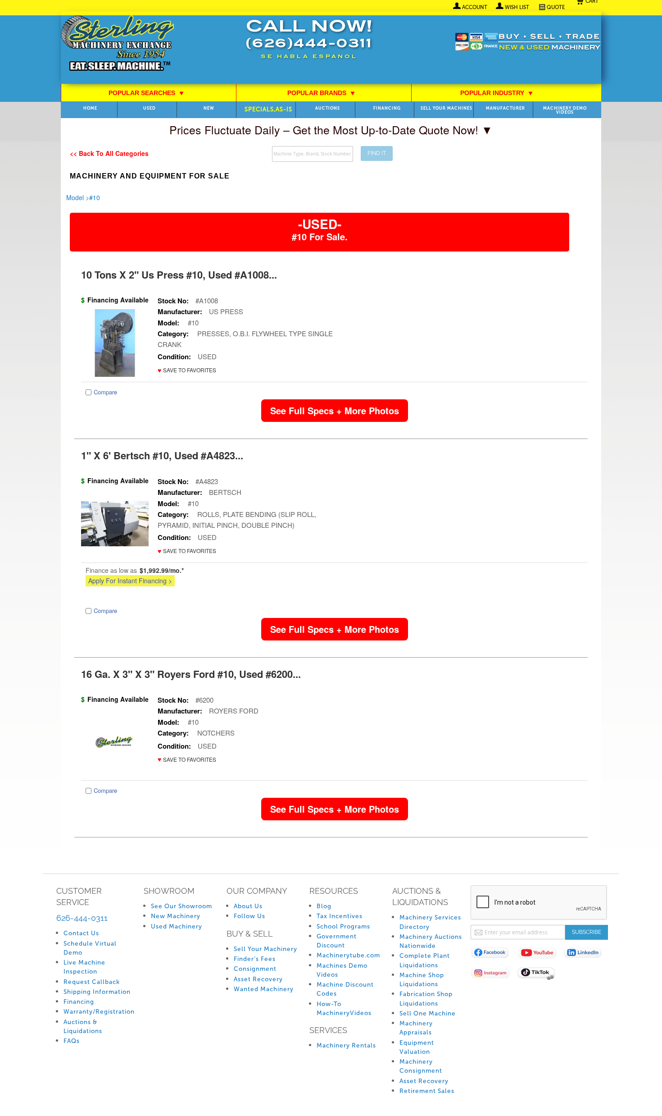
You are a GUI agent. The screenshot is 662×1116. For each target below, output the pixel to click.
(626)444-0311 (308, 44)
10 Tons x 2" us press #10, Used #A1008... (179, 274)
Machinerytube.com (348, 955)
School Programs (343, 926)
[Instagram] (494, 975)
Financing (387, 108)
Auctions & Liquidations (82, 1026)
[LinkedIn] (586, 954)
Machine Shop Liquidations (421, 979)
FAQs (71, 1041)
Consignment (255, 969)
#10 (94, 197)
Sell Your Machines (446, 108)
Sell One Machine (427, 1013)
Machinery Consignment (420, 1066)
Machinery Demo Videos (565, 110)
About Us (248, 906)
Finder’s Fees (255, 959)
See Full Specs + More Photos (334, 410)
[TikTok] (540, 975)
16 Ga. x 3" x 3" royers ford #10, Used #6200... (191, 674)
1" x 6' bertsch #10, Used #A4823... (162, 455)
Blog (324, 906)
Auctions (327, 108)
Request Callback (91, 982)
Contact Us (81, 933)
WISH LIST (517, 7)
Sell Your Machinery (265, 949)
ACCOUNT (474, 7)
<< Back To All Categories (109, 153)
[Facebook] (494, 954)
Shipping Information (97, 992)
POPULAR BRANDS (321, 92)
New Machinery (175, 916)
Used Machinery (176, 926)
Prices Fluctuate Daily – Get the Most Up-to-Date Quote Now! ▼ (331, 129)
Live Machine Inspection (84, 967)
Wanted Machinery (264, 989)
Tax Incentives (340, 916)
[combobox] (312, 154)
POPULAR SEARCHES (146, 92)
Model (75, 197)
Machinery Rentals (346, 1045)
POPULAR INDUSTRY (496, 92)
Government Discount (337, 941)
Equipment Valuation (416, 1047)
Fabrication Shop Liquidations (426, 998)
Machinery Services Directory (430, 922)
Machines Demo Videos (342, 970)
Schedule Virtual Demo (90, 948)
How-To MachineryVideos (344, 1008)
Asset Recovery (258, 979)
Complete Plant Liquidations (424, 960)
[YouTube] (540, 954)
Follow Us (249, 916)
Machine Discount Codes (345, 989)
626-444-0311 (82, 918)
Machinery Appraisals (416, 1028)
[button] (187, 370)
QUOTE (556, 7)
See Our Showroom (181, 906)
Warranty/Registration (99, 1011)
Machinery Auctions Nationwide (430, 941)
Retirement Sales (426, 1091)
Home (90, 108)
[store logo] (117, 44)
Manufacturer (505, 108)
